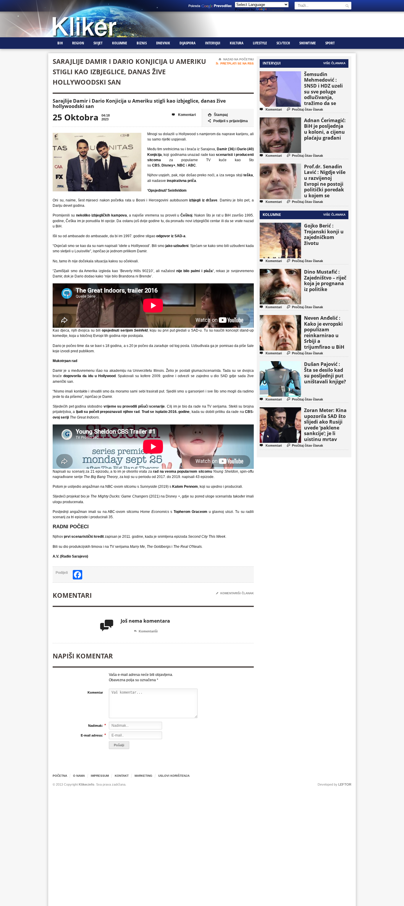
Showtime (307, 43)
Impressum (100, 775)
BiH (60, 43)
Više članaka (334, 63)
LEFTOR (344, 784)
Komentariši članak (235, 593)
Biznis (142, 43)
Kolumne (119, 43)
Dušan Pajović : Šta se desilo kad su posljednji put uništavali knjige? (325, 373)
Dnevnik (163, 43)
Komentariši (146, 631)
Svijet (98, 43)
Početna (60, 775)
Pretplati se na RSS (235, 63)
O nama (79, 775)
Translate (276, 10)
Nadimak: (95, 725)
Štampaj (218, 115)
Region (78, 43)
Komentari (184, 115)
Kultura (236, 43)
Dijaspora (187, 43)
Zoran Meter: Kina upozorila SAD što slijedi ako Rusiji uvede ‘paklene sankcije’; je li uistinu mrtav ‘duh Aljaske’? (325, 427)
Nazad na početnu (236, 59)
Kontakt (122, 775)
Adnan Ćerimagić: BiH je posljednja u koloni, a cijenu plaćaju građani (325, 129)
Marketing (143, 775)
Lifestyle (260, 43)
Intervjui (212, 43)
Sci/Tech (283, 43)
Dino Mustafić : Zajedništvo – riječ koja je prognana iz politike (325, 281)
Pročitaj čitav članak (305, 109)
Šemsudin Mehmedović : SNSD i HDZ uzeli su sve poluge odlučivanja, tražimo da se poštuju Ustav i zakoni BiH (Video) (325, 94)
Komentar (95, 692)
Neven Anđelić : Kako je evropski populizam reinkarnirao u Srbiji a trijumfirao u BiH (324, 332)
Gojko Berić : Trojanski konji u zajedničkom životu (324, 234)
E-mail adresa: (92, 735)
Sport (330, 43)
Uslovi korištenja (174, 775)
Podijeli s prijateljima (228, 121)
